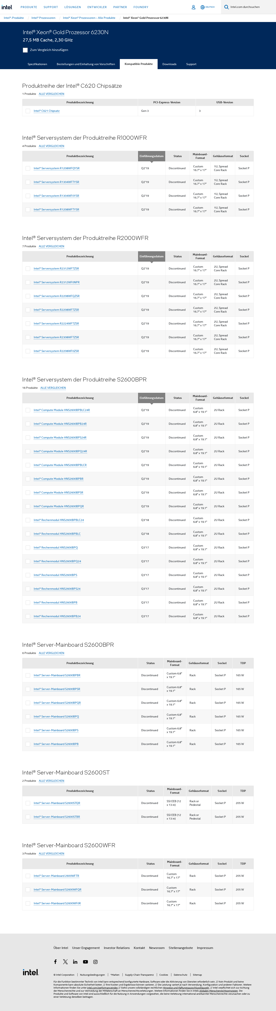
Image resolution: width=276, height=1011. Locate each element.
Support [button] (51, 7)
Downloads (169, 64)
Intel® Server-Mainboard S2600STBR (57, 817)
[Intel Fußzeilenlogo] (31, 972)
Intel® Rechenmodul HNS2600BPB (55, 602)
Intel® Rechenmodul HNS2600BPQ (56, 547)
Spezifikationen (37, 64)
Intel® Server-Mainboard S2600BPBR (57, 675)
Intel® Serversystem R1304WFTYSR (56, 182)
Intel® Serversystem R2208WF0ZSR (56, 351)
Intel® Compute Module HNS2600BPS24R (60, 437)
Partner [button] (120, 7)
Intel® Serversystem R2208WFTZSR (56, 310)
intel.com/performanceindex (102, 987)
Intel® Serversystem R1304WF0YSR (56, 196)
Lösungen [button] (72, 7)
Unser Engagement (86, 948)
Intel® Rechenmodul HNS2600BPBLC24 (59, 520)
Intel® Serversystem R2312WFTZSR (56, 268)
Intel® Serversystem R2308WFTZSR (56, 337)
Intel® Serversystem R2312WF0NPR (57, 282)
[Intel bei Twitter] (65, 962)
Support (191, 64)
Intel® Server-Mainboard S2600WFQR (57, 889)
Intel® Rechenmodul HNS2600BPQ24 (57, 561)
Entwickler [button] (97, 7)
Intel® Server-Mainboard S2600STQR (57, 803)
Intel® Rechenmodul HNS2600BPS (55, 575)
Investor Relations (117, 948)
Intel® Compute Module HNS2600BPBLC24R (62, 410)
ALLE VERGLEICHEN (51, 94)
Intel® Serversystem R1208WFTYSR (56, 209)
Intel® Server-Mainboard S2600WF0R (57, 903)
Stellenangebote (181, 948)
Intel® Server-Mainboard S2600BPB (56, 744)
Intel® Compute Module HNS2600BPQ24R (60, 451)
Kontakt (139, 948)
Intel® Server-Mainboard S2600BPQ (56, 716)
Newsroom (157, 948)
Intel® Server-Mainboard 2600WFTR (56, 876)
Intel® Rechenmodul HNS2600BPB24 (57, 616)
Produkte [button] (29, 7)
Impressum (205, 948)
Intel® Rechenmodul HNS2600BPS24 (57, 589)
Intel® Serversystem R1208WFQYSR (57, 168)
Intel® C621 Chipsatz (47, 111)
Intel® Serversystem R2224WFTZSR (56, 323)
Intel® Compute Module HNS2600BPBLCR (60, 465)
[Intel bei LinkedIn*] (75, 962)
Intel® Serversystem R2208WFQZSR (57, 296)
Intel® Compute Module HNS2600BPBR (58, 479)
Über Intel (61, 948)
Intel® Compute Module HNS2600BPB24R (60, 424)
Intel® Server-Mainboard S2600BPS (56, 730)
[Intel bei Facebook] (55, 962)
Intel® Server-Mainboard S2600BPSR (57, 689)
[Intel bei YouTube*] (85, 962)
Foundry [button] (141, 7)
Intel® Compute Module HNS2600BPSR (58, 492)
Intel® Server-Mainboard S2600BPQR (57, 703)
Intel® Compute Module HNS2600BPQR (59, 506)
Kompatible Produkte (139, 64)
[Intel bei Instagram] (95, 962)
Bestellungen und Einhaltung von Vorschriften (86, 64)
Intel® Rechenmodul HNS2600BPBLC (57, 534)
